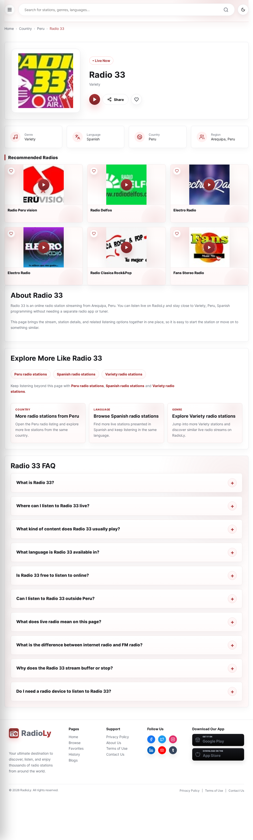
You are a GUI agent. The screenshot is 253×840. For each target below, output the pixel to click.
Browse (75, 743)
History (74, 754)
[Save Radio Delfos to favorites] (94, 171)
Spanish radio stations (76, 374)
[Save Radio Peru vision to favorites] (11, 171)
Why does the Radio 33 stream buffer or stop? (64, 668)
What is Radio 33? (35, 482)
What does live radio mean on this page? (58, 621)
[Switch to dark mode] (243, 9)
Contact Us (115, 754)
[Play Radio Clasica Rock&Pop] (126, 247)
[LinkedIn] (151, 750)
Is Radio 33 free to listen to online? (52, 575)
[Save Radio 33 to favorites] (136, 99)
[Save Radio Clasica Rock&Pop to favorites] (94, 234)
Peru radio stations (30, 374)
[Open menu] (9, 9)
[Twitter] (162, 739)
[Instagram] (173, 739)
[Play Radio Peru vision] (43, 184)
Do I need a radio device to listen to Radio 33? (63, 691)
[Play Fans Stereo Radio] (209, 247)
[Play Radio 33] (94, 99)
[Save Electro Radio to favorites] (177, 171)
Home (9, 28)
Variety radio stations (123, 374)
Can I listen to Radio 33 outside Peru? (55, 598)
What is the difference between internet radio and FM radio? (79, 644)
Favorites (76, 748)
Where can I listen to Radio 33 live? (52, 505)
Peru (40, 28)
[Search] (226, 9)
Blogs (73, 760)
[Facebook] (151, 739)
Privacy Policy (117, 737)
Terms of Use (116, 748)
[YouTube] (162, 750)
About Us (113, 743)
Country (25, 28)
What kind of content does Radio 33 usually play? (68, 528)
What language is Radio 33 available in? (57, 552)
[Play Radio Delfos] (126, 184)
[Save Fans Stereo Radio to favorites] (177, 234)
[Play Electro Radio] (209, 184)
